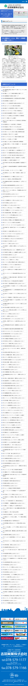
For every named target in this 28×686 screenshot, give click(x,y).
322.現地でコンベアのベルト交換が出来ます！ (12, 264)
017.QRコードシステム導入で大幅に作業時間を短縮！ (14, 131)
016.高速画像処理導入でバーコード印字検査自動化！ (14, 129)
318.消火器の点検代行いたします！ (10, 254)
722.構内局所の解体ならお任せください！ (11, 534)
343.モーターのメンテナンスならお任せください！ (13, 331)
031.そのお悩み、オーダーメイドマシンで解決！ (13, 170)
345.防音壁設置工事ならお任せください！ (11, 336)
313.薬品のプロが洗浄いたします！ (10, 241)
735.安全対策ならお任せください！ (10, 572)
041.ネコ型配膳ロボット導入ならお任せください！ (13, 200)
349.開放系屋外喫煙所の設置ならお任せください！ (13, 346)
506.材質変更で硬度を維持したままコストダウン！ (13, 429)
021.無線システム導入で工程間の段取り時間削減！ (13, 141)
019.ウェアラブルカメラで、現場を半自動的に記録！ (14, 136)
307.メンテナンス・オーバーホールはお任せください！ (14, 224)
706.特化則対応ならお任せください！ (10, 485)
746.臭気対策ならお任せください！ (10, 600)
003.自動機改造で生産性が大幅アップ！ (11, 95)
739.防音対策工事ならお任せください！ (11, 581)
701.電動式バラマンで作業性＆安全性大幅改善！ (13, 472)
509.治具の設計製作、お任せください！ (11, 437)
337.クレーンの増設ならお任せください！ (11, 313)
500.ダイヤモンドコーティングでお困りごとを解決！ (14, 415)
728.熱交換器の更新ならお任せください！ (11, 553)
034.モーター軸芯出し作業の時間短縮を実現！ (12, 179)
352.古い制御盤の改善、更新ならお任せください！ (13, 354)
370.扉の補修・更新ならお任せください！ (11, 400)
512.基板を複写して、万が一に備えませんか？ (12, 444)
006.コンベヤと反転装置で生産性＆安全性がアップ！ (14, 103)
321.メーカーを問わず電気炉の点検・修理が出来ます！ (14, 262)
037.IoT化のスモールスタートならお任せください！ (13, 187)
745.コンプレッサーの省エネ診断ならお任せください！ (14, 598)
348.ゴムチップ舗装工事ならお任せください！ (12, 343)
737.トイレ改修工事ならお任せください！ (11, 577)
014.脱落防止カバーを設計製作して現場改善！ (12, 124)
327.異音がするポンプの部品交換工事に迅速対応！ (13, 280)
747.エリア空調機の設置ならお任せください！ (12, 602)
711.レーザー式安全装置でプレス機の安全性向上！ (13, 500)
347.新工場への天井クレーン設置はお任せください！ (14, 341)
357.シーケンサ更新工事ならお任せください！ (12, 367)
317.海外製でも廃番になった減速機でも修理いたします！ (15, 252)
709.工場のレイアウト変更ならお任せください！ (13, 494)
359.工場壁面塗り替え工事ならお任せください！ (13, 372)
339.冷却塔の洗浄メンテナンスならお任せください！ (14, 318)
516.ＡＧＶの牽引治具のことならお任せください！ (13, 455)
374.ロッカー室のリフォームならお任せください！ (13, 410)
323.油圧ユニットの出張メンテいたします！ (12, 267)
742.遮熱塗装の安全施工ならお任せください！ (12, 589)
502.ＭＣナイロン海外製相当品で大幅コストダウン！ (14, 420)
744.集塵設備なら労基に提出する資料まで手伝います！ (14, 595)
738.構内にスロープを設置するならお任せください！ (14, 579)
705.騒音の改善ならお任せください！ (10, 483)
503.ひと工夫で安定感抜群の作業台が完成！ (12, 422)
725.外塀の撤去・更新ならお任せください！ (12, 544)
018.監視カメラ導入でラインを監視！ (10, 134)
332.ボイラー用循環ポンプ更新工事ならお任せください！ (15, 297)
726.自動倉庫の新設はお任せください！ (11, 547)
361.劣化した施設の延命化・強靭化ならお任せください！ (15, 378)
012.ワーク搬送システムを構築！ (9, 118)
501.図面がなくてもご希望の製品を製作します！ (13, 417)
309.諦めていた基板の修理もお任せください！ (12, 231)
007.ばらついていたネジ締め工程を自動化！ (12, 105)
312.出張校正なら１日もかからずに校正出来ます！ (13, 238)
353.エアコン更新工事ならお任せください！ (12, 357)
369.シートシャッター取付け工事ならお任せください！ (14, 397)
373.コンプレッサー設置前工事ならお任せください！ (14, 407)
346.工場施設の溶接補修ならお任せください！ (12, 338)
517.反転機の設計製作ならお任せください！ (12, 458)
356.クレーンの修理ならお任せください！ (11, 364)
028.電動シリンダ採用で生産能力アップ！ (11, 160)
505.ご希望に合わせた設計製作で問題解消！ (12, 427)
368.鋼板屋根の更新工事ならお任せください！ (12, 395)
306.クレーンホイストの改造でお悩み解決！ (12, 222)
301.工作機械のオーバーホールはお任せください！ (13, 210)
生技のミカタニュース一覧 (8, 87)
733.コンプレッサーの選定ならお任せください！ (13, 567)
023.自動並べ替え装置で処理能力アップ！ (11, 147)
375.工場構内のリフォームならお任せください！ (13, 412)
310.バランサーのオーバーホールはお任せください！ (14, 233)
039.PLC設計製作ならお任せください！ (11, 194)
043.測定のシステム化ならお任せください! (11, 205)
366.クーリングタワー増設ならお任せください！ (13, 390)
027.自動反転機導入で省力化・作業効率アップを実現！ (14, 157)
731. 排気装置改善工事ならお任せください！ (12, 562)
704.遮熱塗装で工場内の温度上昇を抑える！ (12, 480)
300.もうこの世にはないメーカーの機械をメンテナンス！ (15, 207)
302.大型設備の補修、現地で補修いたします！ (12, 212)
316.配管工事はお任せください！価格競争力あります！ (14, 249)
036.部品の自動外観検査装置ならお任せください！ (13, 185)
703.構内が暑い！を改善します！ (9, 478)
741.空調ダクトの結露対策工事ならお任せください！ (14, 586)
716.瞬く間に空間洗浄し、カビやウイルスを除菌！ (13, 514)
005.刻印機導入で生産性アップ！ (9, 100)
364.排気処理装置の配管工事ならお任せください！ (13, 385)
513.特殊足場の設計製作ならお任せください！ (12, 447)
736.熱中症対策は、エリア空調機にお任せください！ (14, 574)
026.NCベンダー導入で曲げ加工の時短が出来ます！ (13, 155)
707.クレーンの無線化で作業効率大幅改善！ (12, 488)
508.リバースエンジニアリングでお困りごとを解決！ (14, 434)
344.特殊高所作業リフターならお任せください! (12, 333)
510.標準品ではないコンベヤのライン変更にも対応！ (14, 439)
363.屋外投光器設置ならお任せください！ (11, 383)
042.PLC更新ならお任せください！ (10, 202)
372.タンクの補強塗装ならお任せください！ (12, 405)
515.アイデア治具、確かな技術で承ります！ (12, 453)
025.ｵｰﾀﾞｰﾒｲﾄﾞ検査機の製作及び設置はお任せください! (14, 152)
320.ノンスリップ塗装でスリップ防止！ (11, 259)
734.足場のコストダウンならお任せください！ (12, 569)
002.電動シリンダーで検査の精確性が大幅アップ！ (13, 93)
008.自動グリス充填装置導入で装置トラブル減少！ (13, 108)
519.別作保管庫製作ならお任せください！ (11, 463)
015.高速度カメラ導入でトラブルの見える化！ (12, 126)
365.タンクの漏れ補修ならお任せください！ (12, 388)
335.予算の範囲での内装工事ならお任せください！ (13, 307)
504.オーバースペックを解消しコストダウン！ (12, 425)
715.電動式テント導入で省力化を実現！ (11, 511)
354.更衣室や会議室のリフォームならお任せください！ (14, 359)
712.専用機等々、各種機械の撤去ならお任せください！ (14, 503)
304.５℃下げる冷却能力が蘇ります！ (10, 217)
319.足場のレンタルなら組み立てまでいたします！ (13, 257)
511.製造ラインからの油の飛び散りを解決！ (12, 442)
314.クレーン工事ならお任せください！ (11, 243)
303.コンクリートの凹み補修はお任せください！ (13, 215)
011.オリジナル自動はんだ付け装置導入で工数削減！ (14, 115)
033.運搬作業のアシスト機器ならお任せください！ (13, 176)
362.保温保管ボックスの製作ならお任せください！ (13, 380)
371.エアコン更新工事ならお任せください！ (12, 402)
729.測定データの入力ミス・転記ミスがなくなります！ (14, 555)
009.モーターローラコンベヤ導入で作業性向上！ (13, 110)
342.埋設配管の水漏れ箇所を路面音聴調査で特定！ (13, 328)
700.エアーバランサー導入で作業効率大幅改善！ (13, 469)
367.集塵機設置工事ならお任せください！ (11, 393)
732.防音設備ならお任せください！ (10, 564)
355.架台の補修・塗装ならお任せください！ (12, 362)
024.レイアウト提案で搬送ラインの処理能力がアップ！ (14, 150)
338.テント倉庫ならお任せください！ (10, 316)
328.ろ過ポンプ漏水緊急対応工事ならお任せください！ (14, 283)
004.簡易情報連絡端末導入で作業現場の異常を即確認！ (14, 98)
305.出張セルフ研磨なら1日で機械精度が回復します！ (14, 220)
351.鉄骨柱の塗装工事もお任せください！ (11, 352)
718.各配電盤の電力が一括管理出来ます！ (11, 520)
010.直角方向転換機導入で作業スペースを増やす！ (13, 113)
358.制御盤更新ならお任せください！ (10, 369)
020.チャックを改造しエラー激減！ (10, 139)
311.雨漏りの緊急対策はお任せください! (11, 236)
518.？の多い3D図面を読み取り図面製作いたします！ (14, 460)
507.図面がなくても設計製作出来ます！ (11, 432)
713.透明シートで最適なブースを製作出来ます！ (13, 505)
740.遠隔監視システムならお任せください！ (12, 584)
